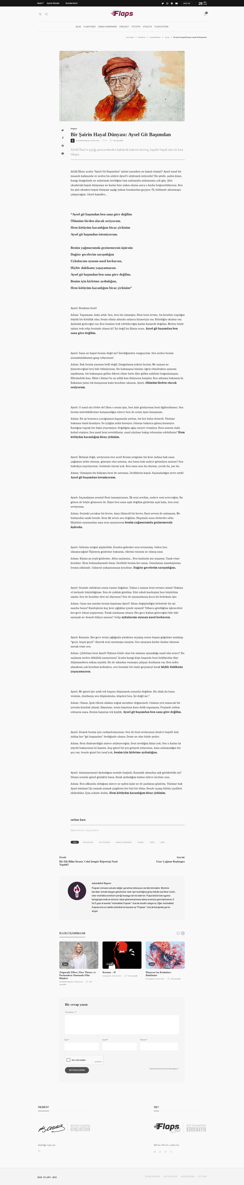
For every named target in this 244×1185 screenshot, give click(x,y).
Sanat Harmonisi (107, 26)
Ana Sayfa (130, 37)
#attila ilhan (104, 842)
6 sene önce (94, 140)
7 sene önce (78, 982)
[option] (78, 963)
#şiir (162, 842)
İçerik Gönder (53, 3)
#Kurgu (141, 842)
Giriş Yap (186, 3)
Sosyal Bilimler (155, 37)
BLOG (78, 26)
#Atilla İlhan (88, 842)
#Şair (152, 842)
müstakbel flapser (83, 140)
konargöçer (150, 979)
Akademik (141, 37)
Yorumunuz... (70, 1012)
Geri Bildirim (188, 1176)
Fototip (136, 26)
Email (105, 1040)
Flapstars (90, 26)
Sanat (167, 37)
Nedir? (40, 3)
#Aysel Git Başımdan (123, 842)
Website (143, 1040)
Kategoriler (170, 1176)
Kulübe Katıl (72, 3)
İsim (66, 1040)
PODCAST (124, 26)
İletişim (202, 1176)
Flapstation (161, 26)
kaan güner (107, 976)
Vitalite (147, 26)
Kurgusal (74, 128)
